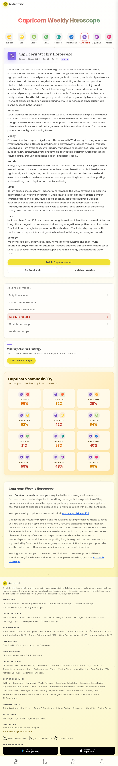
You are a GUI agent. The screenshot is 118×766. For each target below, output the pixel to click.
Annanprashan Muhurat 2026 (40, 631)
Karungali (31, 683)
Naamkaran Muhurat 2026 (70, 631)
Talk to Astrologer (74, 617)
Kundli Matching (24, 645)
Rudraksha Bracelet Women (91, 686)
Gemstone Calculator (66, 683)
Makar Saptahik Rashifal (75, 513)
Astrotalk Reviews (95, 617)
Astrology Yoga (10, 621)
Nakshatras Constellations (63, 665)
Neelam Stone (10, 694)
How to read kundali (30, 617)
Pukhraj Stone (92, 690)
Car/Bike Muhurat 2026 (97, 631)
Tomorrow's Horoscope (60, 603)
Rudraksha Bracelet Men (62, 686)
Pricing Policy (104, 708)
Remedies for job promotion (17, 669)
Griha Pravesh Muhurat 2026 (73, 635)
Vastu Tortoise (45, 683)
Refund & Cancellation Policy (17, 708)
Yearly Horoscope (34, 607)
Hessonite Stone (77, 694)
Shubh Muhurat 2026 (13, 631)
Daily (73, 763)
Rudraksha (18, 683)
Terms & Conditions (44, 708)
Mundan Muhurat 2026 (101, 635)
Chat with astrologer (21, 360)
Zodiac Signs (64, 669)
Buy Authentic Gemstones (15, 686)
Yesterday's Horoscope (34, 603)
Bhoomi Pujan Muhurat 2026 (42, 635)
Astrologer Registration (33, 718)
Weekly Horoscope (84, 603)
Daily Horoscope (11, 603)
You (102, 763)
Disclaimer (78, 708)
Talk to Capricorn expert (59, 262)
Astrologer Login (11, 718)
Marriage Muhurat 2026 (14, 635)
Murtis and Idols (10, 690)
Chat (45, 763)
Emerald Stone (41, 694)
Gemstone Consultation (91, 683)
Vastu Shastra (81, 669)
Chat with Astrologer (53, 617)
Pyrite (34, 686)
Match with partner (85, 270)
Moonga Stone (58, 694)
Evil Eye (6, 683)
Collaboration (41, 669)
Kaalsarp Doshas (29, 621)
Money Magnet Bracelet (52, 690)
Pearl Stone (93, 694)
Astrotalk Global (75, 690)
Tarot (53, 669)
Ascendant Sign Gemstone (34, 665)
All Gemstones (10, 698)
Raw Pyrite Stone (29, 690)
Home (16, 763)
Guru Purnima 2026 (100, 669)
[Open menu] (112, 4)
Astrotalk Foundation (33, 672)
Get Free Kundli (33, 270)
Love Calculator (42, 645)
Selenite (43, 686)
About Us (90, 708)
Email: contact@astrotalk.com (18, 731)
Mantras (98, 665)
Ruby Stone (25, 694)
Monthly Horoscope (12, 607)
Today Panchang (49, 621)
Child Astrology (10, 665)
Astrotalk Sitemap (11, 672)
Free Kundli (8, 645)
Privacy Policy (63, 708)
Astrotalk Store (10, 617)
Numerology (85, 665)
